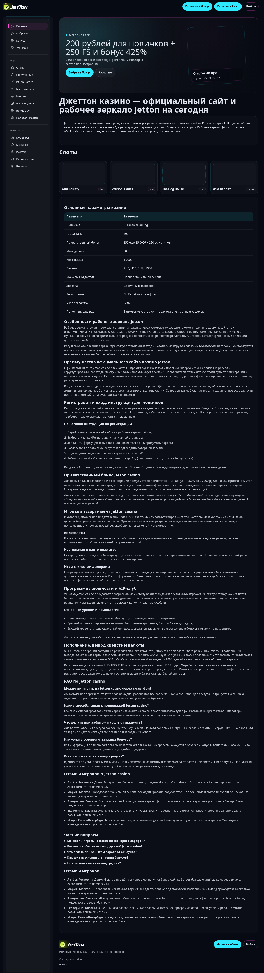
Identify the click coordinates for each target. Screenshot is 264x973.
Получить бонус (197, 6)
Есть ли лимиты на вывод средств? (94, 863)
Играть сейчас (228, 6)
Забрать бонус (80, 72)
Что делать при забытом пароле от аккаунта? (102, 852)
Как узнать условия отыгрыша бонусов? (97, 857)
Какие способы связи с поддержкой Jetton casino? (104, 846)
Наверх (63, 964)
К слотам (105, 72)
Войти (251, 6)
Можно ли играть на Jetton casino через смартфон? (106, 841)
